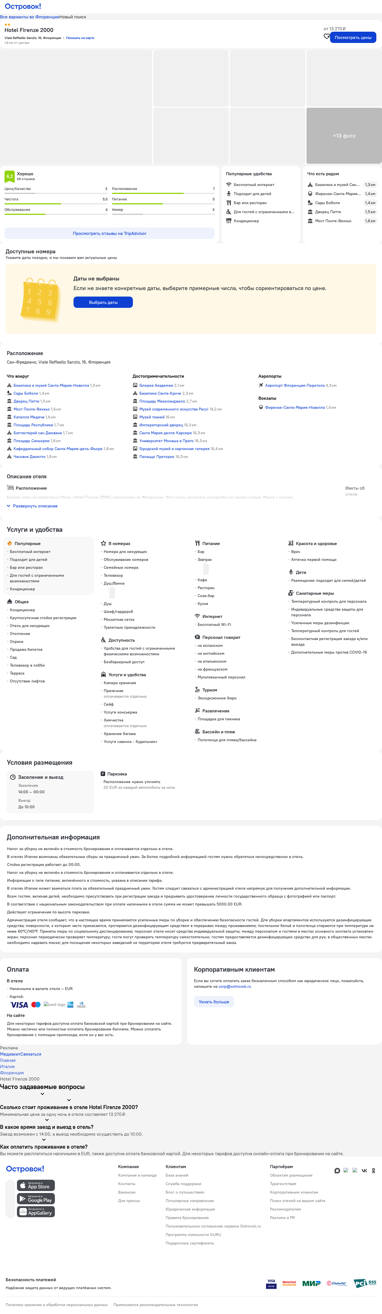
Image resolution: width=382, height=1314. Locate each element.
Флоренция (12, 1072)
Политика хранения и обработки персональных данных (57, 1304)
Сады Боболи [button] (26, 393)
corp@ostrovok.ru (235, 986)
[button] (76, 107)
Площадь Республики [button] (33, 424)
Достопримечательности (158, 376)
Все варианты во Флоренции (29, 17)
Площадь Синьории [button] (31, 440)
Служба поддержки (183, 1183)
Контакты (126, 1183)
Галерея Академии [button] (156, 385)
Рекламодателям (285, 1209)
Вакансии (126, 1192)
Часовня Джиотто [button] (30, 456)
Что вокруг (18, 376)
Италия (7, 1066)
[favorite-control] (327, 37)
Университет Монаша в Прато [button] (166, 440)
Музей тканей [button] (152, 417)
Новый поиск (72, 17)
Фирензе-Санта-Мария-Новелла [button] (295, 407)
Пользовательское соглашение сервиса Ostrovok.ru (213, 1226)
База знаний (177, 1175)
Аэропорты (269, 376)
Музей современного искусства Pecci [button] (173, 409)
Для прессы (129, 1200)
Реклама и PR (282, 1217)
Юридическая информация (190, 1209)
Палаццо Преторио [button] (156, 456)
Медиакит (10, 1054)
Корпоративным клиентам (294, 1192)
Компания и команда (137, 1175)
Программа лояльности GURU (193, 1234)
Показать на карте (80, 38)
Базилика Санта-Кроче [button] (160, 393)
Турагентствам (283, 1183)
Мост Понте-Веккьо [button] (32, 409)
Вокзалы (267, 398)
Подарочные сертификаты (190, 1243)
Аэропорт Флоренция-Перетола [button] (295, 385)
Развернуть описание (35, 506)
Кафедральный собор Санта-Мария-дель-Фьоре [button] (58, 448)
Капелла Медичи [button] (29, 417)
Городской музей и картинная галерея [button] (174, 448)
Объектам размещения (291, 1175)
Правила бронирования (187, 1217)
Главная (8, 1060)
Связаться (30, 1054)
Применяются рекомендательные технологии (155, 1304)
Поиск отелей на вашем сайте (297, 1200)
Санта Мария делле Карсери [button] (165, 432)
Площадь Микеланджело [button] (162, 401)
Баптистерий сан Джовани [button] (38, 432)
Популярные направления (190, 1200)
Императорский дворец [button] (161, 424)
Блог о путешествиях (185, 1192)
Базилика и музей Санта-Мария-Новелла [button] (51, 385)
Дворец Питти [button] (26, 401)
